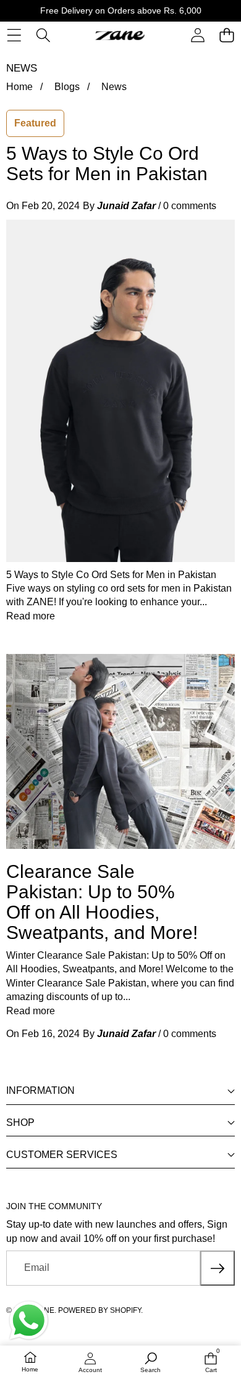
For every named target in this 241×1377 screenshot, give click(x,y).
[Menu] (14, 35)
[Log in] (197, 35)
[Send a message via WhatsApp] (28, 1320)
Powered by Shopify (99, 1310)
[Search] (43, 35)
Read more (30, 616)
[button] (226, 35)
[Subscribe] (217, 1268)
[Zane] (120, 35)
